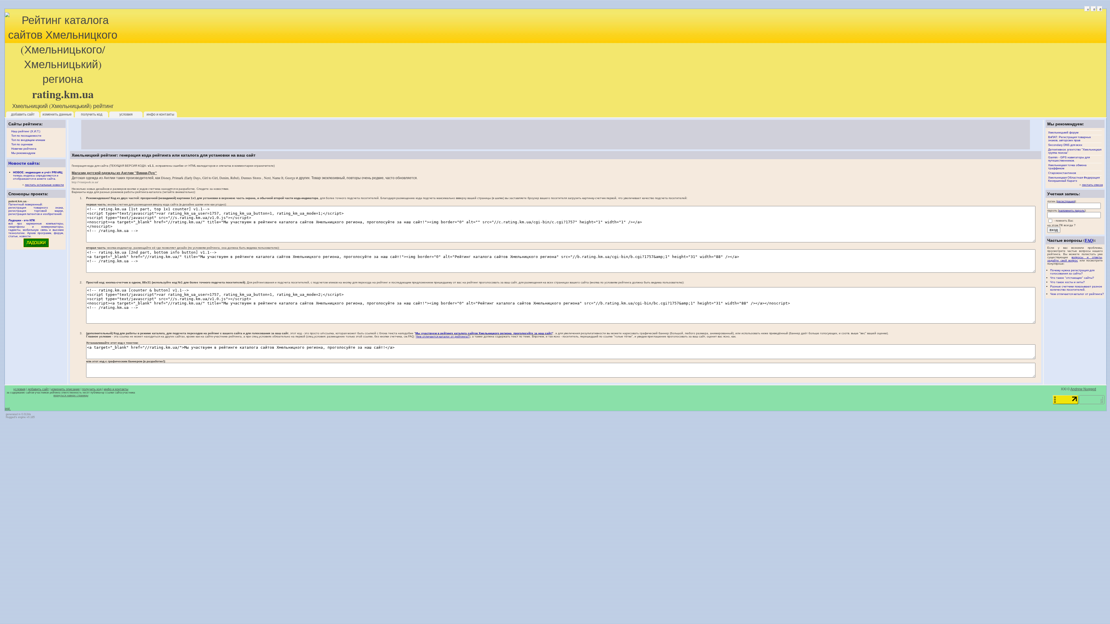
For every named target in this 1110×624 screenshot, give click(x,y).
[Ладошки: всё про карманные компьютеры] (36, 246)
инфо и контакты (160, 114)
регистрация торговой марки (35, 210)
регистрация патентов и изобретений (35, 214)
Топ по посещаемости (26, 135)
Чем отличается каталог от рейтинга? (1077, 294)
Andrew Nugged (1083, 389)
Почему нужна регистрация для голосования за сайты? (1072, 272)
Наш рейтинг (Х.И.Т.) (25, 131)
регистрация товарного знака (35, 207)
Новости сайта (23, 163)
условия (126, 114)
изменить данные (57, 114)
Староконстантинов (1062, 172)
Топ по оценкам (22, 144)
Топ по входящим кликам (28, 140)
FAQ (1089, 240)
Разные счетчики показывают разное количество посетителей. (1076, 288)
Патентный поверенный (25, 204)
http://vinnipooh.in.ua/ (85, 182)
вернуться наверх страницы (70, 395)
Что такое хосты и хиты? (1067, 282)
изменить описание (65, 389)
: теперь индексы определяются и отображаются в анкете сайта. (38, 175)
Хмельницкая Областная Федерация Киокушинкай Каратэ (1074, 179)
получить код (91, 114)
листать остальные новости (44, 184)
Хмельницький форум (1063, 132)
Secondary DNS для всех (1065, 144)
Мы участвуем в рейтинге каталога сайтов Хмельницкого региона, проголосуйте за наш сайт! (483, 333)
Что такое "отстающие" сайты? (1072, 277)
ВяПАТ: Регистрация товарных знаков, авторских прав (1069, 138)
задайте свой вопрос (1062, 260)
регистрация (1066, 201)
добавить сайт (23, 114)
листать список (1092, 184)
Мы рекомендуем (23, 153)
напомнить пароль (1072, 210)
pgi (7, 409)
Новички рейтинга (23, 148)
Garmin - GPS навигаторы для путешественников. (1069, 159)
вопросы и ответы (1087, 257)
